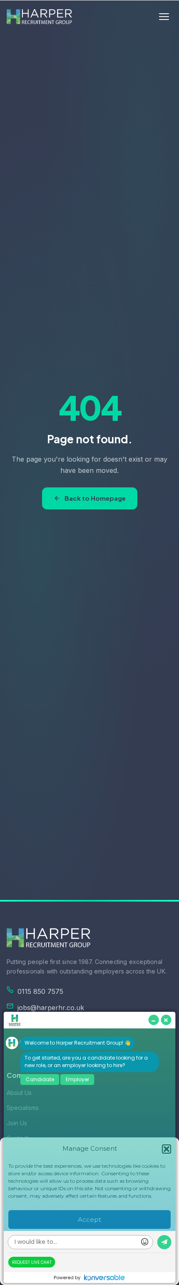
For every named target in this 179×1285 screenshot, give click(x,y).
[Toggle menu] (164, 16)
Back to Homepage (95, 498)
